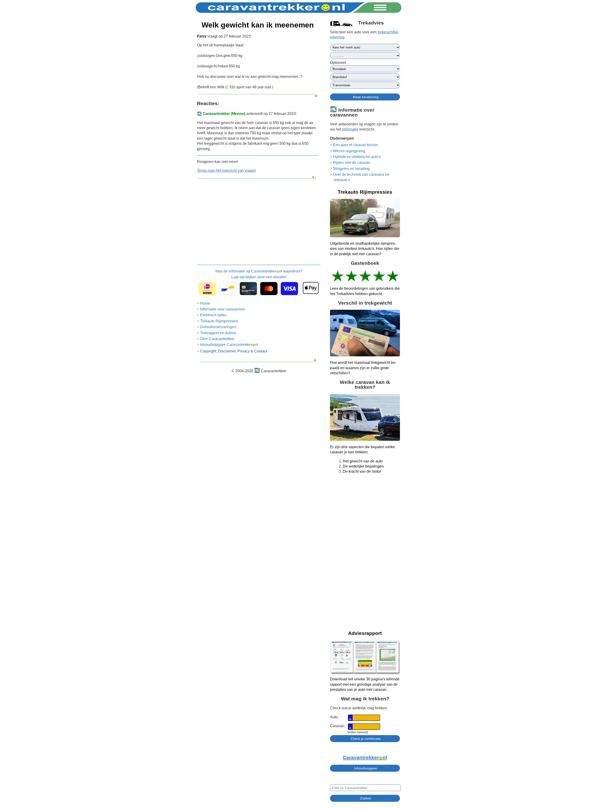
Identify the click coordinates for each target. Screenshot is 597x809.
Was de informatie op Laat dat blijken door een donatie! (258, 274)
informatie (350, 129)
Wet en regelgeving (349, 151)
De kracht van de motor (362, 471)
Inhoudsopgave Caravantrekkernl (229, 345)
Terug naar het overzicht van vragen (226, 170)
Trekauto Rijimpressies (219, 321)
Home (205, 303)
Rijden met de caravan (351, 163)
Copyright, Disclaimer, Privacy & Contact (233, 351)
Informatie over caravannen (222, 309)
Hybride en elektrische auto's (357, 157)
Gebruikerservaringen (218, 327)
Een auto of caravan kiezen (355, 145)
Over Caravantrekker (217, 339)
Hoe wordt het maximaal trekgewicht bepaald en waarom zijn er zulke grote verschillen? (363, 368)
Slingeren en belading (351, 169)
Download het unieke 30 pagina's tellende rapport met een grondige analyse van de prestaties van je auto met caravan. (364, 684)
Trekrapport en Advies (218, 333)
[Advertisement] (257, 215)
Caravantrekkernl (365, 757)
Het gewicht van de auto (363, 461)
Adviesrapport (365, 633)
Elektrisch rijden (213, 315)
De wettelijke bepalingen (363, 466)
